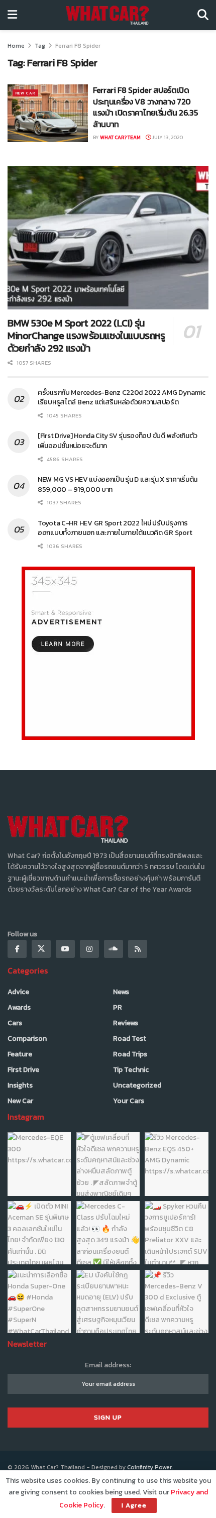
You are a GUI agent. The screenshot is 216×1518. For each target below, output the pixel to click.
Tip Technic (131, 1069)
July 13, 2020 (167, 137)
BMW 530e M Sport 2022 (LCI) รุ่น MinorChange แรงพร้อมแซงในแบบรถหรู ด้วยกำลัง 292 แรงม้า (86, 335)
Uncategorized (137, 1085)
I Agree (134, 1505)
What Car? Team (120, 137)
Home (16, 45)
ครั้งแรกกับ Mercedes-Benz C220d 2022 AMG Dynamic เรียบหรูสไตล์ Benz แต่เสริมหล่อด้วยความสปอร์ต (121, 397)
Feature (20, 1054)
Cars (15, 1023)
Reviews (125, 1023)
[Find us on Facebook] (17, 949)
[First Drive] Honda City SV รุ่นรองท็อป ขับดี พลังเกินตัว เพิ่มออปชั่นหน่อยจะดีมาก (117, 440)
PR (117, 1007)
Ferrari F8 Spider (77, 45)
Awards (19, 1007)
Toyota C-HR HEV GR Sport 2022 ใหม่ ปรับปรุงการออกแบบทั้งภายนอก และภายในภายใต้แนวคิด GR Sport (116, 528)
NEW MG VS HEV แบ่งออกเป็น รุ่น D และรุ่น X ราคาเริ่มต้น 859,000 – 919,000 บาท (117, 484)
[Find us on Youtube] (65, 949)
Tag (40, 45)
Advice (18, 992)
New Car (25, 93)
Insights (20, 1085)
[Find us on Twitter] (41, 949)
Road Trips (130, 1054)
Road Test (129, 1038)
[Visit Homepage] (107, 15)
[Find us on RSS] (137, 949)
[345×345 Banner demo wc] (108, 652)
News (121, 992)
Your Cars (128, 1101)
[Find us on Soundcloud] (113, 949)
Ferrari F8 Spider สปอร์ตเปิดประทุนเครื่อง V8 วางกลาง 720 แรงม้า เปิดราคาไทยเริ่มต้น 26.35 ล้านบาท (145, 107)
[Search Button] (202, 15)
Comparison (27, 1038)
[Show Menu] (12, 15)
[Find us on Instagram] (89, 949)
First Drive (23, 1069)
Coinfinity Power (149, 1467)
